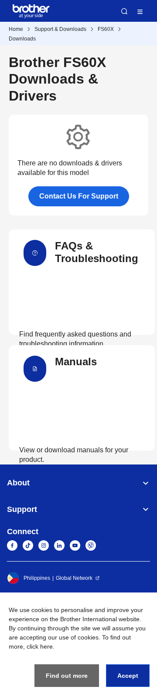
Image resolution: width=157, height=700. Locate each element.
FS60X (106, 29)
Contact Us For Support (78, 196)
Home (16, 29)
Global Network (74, 578)
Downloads (22, 39)
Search (124, 11)
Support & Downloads (60, 29)
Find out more (67, 675)
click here (40, 646)
